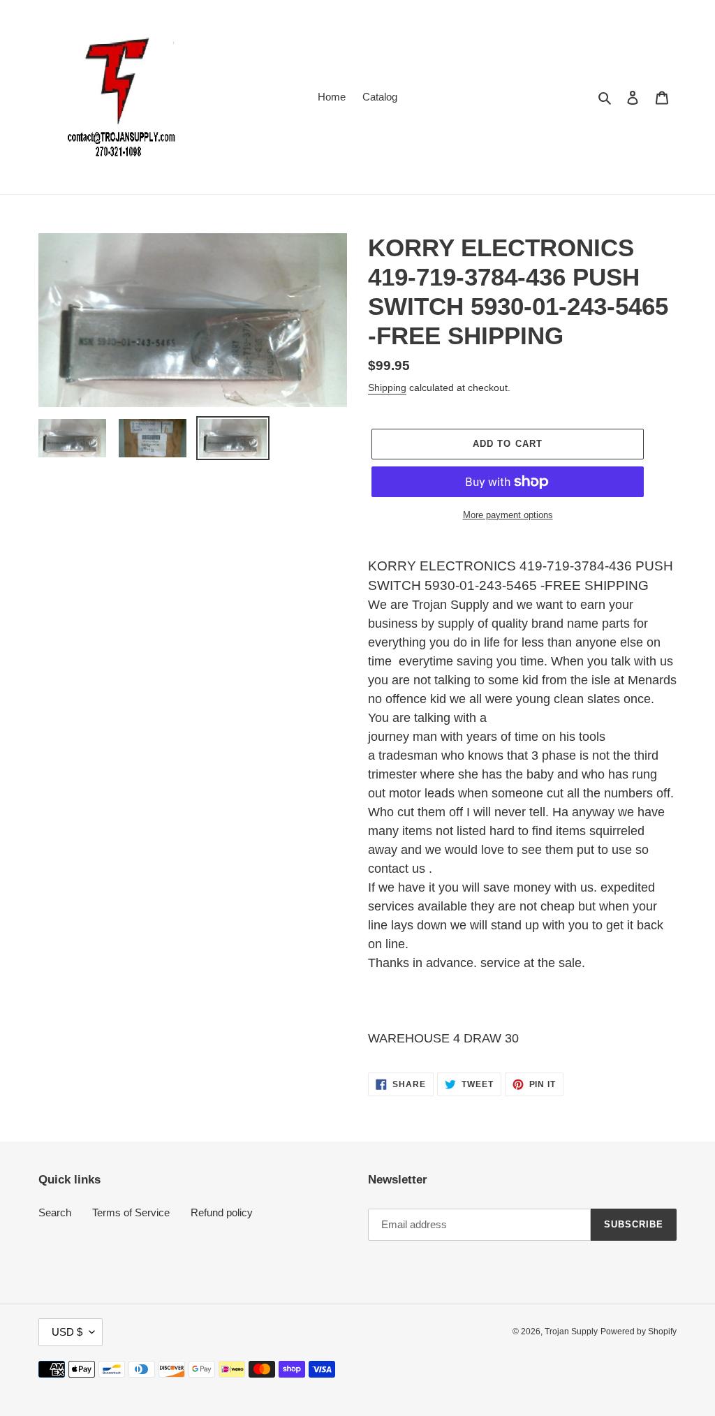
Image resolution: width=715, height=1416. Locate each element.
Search (54, 1212)
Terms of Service (131, 1212)
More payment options (508, 515)
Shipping (387, 387)
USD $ (67, 1332)
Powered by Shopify (638, 1331)
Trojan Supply (571, 1331)
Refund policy (222, 1212)
